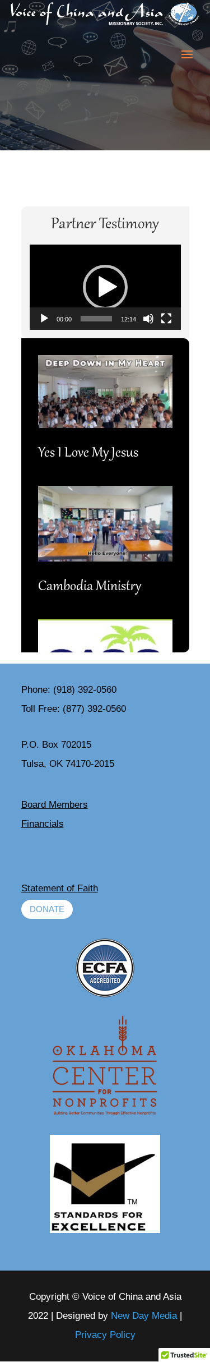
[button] (105, 287)
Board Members (54, 804)
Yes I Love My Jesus (88, 453)
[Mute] (148, 318)
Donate (47, 909)
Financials (42, 823)
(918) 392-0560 (84, 689)
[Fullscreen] (166, 318)
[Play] (44, 318)
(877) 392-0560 (94, 708)
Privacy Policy (105, 1334)
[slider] (96, 318)
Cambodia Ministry (89, 587)
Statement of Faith (59, 888)
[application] (105, 287)
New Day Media (144, 1315)
